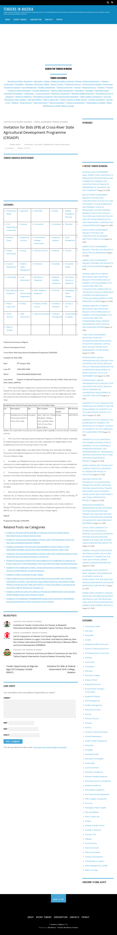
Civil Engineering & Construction (12, 227)
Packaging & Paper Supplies (15, 100)
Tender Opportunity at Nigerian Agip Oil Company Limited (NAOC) (21, 669)
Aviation (47, 81)
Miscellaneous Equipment (43, 97)
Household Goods (101, 91)
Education (29, 84)
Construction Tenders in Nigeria (18, 122)
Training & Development (75, 103)
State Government (40, 103)
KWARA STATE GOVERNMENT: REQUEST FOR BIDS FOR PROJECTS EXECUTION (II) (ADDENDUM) (97, 250)
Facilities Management (46, 87)
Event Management (29, 87)
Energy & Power (57, 84)
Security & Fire (90, 834)
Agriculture (28, 81)
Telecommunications (57, 103)
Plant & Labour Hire (51, 100)
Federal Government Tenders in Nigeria (51, 122)
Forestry (110, 87)
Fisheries (101, 87)
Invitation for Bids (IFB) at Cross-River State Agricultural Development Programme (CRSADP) (39, 132)
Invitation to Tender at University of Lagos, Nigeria (24, 575)
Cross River (38, 144)
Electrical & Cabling (42, 84)
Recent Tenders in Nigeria (95, 166)
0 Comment (9, 148)
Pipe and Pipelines (35, 100)
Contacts (49, 19)
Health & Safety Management (62, 91)
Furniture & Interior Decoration (19, 91)
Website (6, 735)
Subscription (35, 19)
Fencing (77, 87)
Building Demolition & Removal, (63, 81)
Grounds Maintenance (40, 91)
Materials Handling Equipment (83, 94)
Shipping (15, 103)
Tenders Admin (14, 144)
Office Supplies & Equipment (91, 97)
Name (6, 722)
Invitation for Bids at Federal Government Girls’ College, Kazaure (62, 669)
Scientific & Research (97, 100)
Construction (8, 84)
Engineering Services (73, 84)
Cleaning (104, 81)
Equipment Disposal (12, 87)
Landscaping (29, 94)
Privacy (59, 19)
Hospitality (89, 91)
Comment (7, 698)
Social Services (26, 103)
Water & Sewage (67, 106)
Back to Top (58, 899)
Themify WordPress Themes (67, 927)
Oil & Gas (107, 97)
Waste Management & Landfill (96, 866)
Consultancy (19, 84)
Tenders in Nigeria (57, 924)
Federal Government (64, 87)
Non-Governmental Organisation (66, 97)
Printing (63, 100)
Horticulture (79, 91)
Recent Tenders (20, 19)
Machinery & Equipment (61, 94)
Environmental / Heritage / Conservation (98, 84)
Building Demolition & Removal (70, 214)
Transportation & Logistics (96, 103)
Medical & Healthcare (24, 97)
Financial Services (89, 87)
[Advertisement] (59, 45)
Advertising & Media (14, 81)
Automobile (38, 81)
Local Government (43, 94)
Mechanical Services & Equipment (69, 280)
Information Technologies (13, 94)
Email (6, 728)
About (7, 19)
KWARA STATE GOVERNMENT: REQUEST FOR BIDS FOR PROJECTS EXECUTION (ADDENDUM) (97, 263)
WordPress (52, 927)
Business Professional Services (97, 649)
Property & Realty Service (77, 100)
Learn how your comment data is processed (49, 747)
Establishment (48, 144)
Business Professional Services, (88, 81)
